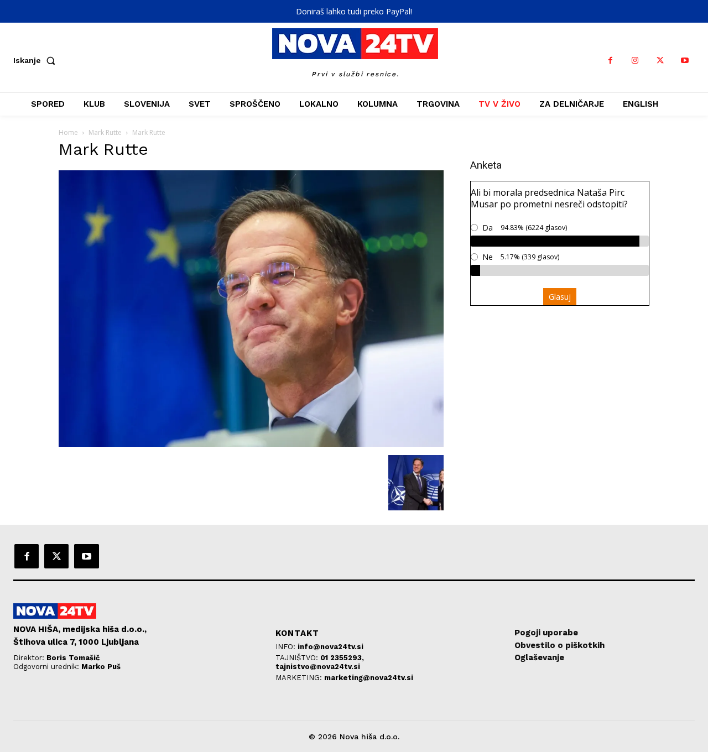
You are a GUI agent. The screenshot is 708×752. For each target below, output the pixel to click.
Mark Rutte (105, 132)
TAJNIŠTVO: (297, 658)
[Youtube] (685, 60)
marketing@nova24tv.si (368, 677)
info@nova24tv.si (330, 647)
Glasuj (560, 296)
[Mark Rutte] (251, 443)
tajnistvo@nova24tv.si (317, 666)
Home (68, 132)
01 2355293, (342, 658)
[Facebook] (610, 60)
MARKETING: (299, 677)
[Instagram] (635, 60)
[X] (660, 60)
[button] (36, 60)
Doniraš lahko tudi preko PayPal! (354, 11)
